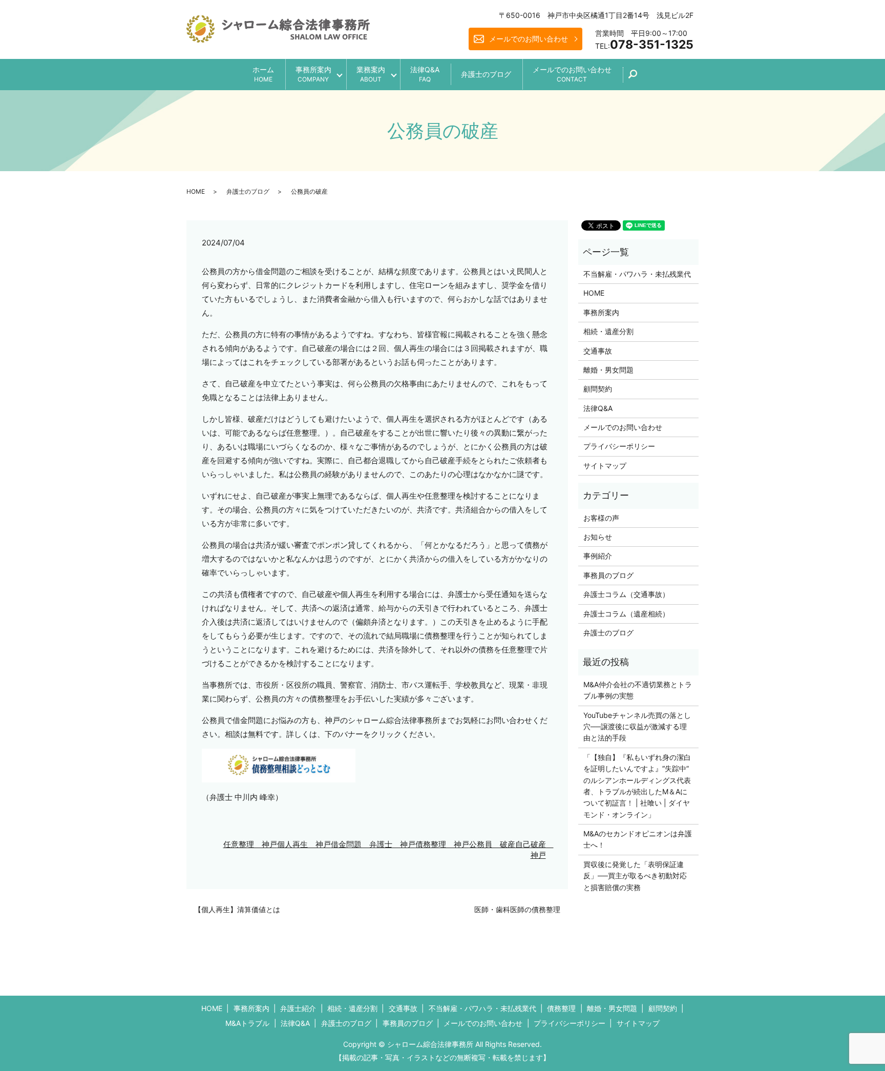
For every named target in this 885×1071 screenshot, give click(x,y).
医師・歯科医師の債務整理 (517, 909)
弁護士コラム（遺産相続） (626, 613)
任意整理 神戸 (250, 844)
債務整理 (561, 1008)
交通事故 (597, 350)
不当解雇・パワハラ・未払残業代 (637, 274)
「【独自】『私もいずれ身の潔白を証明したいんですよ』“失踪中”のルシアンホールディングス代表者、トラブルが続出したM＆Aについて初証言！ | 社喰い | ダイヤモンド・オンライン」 (637, 786)
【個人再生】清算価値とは (237, 909)
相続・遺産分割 (608, 331)
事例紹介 (597, 555)
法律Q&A (424, 74)
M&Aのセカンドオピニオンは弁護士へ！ (637, 839)
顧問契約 (597, 388)
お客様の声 (601, 517)
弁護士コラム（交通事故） (626, 594)
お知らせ (597, 536)
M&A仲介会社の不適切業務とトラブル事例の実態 (637, 690)
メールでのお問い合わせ (528, 38)
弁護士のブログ (486, 74)
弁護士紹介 (298, 1008)
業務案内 (370, 74)
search (638, 77)
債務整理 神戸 (442, 844)
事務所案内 (313, 74)
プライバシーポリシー (619, 446)
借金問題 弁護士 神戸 (373, 844)
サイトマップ (604, 465)
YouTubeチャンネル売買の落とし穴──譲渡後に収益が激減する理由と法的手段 (637, 727)
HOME (195, 191)
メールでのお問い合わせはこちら (527, 1044)
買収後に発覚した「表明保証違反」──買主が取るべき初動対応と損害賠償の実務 (635, 876)
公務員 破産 (492, 844)
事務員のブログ (608, 575)
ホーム (263, 74)
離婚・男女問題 (608, 369)
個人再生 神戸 (304, 844)
